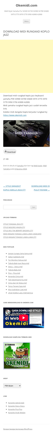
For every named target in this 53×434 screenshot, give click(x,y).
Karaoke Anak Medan (16, 412)
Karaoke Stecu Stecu (16, 406)
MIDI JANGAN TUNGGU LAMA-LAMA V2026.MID (22, 234)
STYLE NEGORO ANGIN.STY (14, 227)
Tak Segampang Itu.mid (17, 279)
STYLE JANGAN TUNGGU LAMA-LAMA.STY (19, 237)
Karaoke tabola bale (16, 403)
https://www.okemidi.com (14, 115)
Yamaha (20, 165)
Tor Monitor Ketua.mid (17, 260)
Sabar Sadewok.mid (16, 257)
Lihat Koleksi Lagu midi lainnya (20, 293)
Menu (26, 21)
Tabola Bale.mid (14, 270)
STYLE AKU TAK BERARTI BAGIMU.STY (18, 230)
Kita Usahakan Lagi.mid (17, 289)
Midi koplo (38, 165)
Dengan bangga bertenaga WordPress (17, 429)
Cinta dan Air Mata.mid (17, 283)
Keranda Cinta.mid (15, 276)
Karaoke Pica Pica (15, 409)
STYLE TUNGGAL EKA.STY (13, 224)
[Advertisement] (26, 66)
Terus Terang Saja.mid (17, 286)
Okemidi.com (26, 5)
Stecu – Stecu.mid (15, 266)
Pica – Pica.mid (14, 273)
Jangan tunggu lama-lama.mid (20, 253)
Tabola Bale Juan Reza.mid (18, 263)
